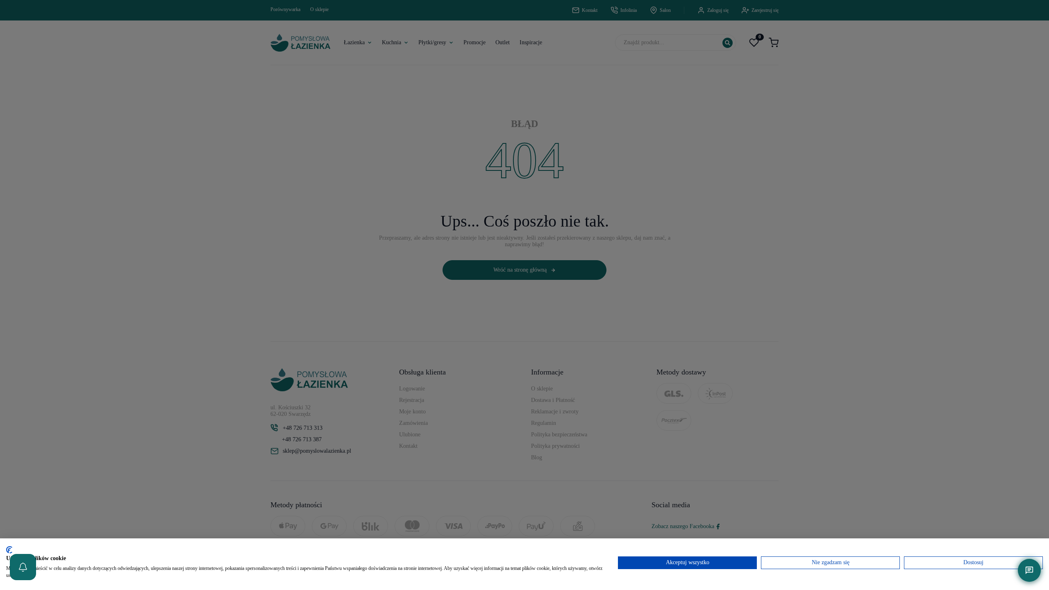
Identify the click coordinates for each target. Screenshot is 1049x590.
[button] (23, 567)
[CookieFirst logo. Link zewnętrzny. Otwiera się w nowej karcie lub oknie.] (9, 550)
